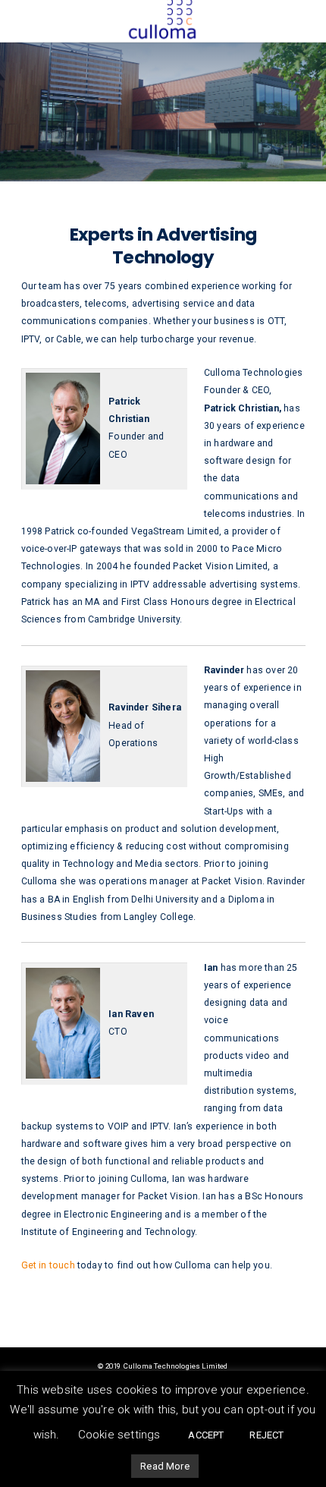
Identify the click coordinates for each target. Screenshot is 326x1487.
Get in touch (49, 1265)
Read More (165, 1466)
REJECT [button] (266, 1435)
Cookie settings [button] (119, 1434)
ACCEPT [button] (206, 1435)
